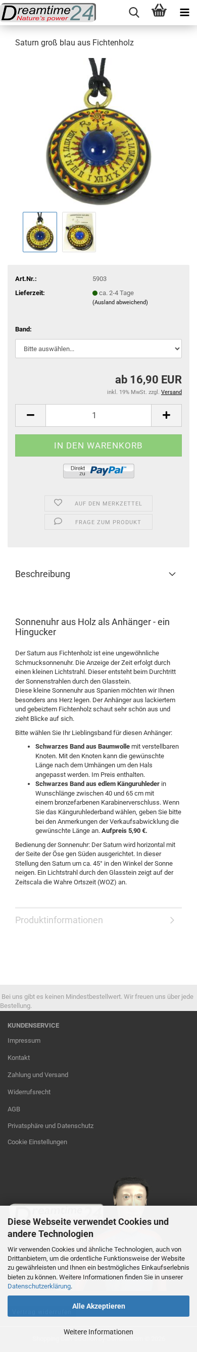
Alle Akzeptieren (98, 1306)
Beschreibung (42, 574)
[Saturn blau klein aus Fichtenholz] (99, 133)
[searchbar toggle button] (133, 12)
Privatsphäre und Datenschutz (50, 1126)
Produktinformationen (59, 920)
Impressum (24, 1040)
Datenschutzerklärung (39, 1286)
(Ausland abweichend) (120, 302)
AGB (14, 1109)
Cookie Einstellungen (37, 1142)
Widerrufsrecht (29, 1092)
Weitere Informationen (98, 1332)
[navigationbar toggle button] (184, 12)
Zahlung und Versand (38, 1075)
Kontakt (19, 1057)
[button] (30, 415)
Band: (23, 329)
